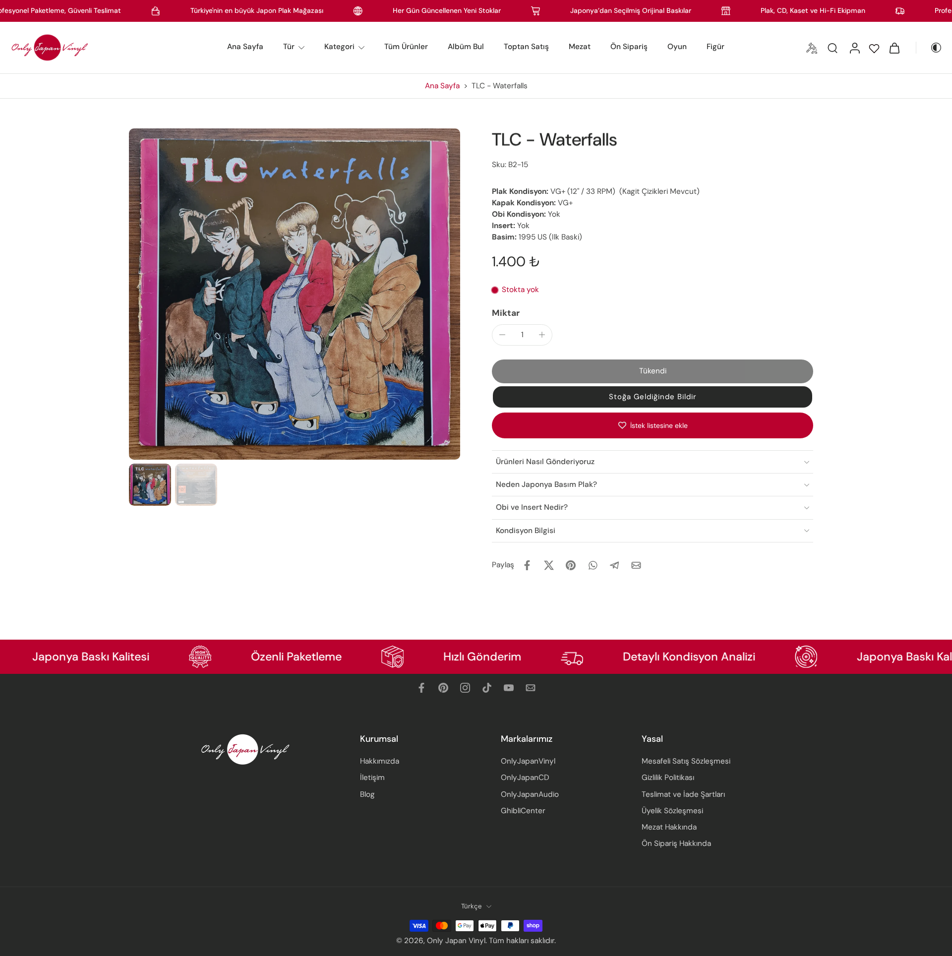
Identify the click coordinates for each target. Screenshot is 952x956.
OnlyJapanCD (525, 777)
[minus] (502, 335)
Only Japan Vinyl (456, 941)
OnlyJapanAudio (530, 794)
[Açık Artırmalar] (812, 47)
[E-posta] (530, 688)
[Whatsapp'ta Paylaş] (592, 565)
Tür (289, 47)
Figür (715, 47)
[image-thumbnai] (150, 485)
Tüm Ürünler (406, 47)
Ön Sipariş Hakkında (676, 843)
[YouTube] (509, 688)
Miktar (506, 312)
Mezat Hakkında (669, 827)
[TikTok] (487, 688)
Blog (367, 794)
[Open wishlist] (874, 47)
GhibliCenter (523, 811)
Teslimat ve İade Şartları (683, 794)
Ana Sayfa (245, 47)
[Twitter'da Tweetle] (549, 565)
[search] (832, 48)
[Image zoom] (294, 294)
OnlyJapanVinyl (528, 761)
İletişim (372, 777)
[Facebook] (421, 688)
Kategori (339, 47)
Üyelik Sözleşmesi (672, 811)
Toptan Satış (526, 47)
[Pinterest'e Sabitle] (571, 565)
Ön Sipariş (629, 47)
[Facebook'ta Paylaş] (527, 565)
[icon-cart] (894, 47)
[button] (652, 371)
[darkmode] (929, 48)
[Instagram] (465, 688)
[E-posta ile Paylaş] (636, 565)
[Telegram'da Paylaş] (614, 565)
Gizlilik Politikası (668, 777)
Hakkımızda (379, 761)
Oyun (677, 47)
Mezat (580, 47)
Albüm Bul (466, 47)
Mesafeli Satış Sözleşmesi (686, 761)
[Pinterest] (443, 688)
